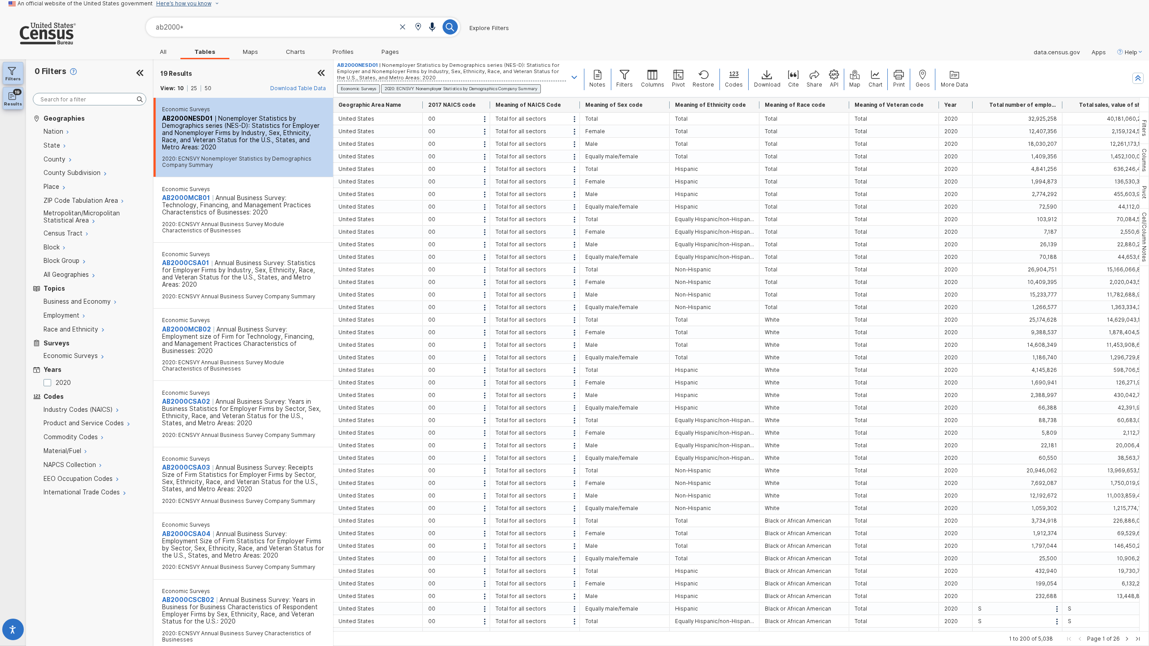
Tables (204, 51)
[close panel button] (321, 73)
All (163, 51)
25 (194, 88)
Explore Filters (489, 27)
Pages (390, 51)
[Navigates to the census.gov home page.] (38, 40)
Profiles (343, 51)
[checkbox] (49, 382)
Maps (250, 51)
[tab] (1144, 128)
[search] (89, 99)
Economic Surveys (186, 109)
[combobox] (303, 27)
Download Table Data (298, 88)
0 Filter (50, 71)
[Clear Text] (403, 28)
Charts (295, 51)
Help (1131, 52)
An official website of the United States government (85, 3)
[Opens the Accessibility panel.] (13, 631)
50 (208, 88)
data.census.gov (1057, 52)
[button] (418, 27)
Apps (1099, 52)
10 (180, 88)
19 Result (176, 73)
